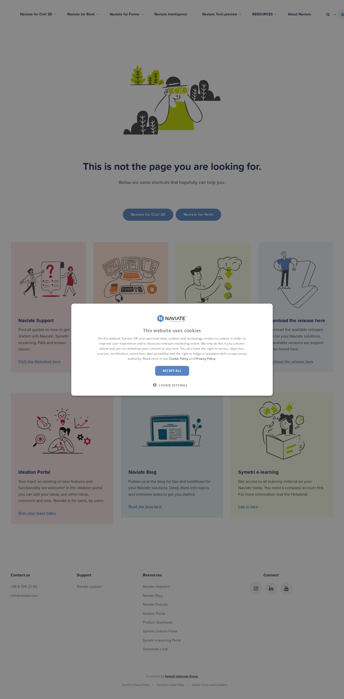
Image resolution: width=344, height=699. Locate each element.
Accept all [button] (172, 370)
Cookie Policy (178, 358)
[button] (172, 385)
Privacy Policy (205, 358)
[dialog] (172, 349)
